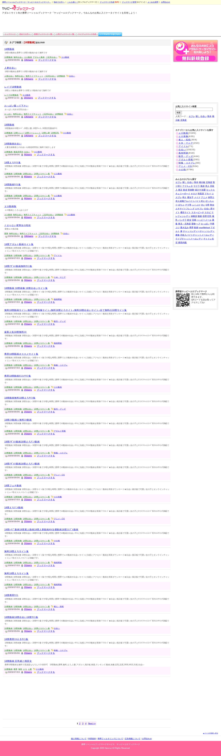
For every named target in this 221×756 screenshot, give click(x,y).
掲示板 (202, 182)
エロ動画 (28, 57)
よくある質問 (152, 2)
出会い (72, 76)
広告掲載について (132, 738)
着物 (193, 224)
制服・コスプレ (61, 365)
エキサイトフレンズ (184, 208)
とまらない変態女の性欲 (17, 225)
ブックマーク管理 (129, 2)
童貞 (185, 190)
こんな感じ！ (72, 2)
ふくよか (196, 205)
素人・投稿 (59, 606)
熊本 (209, 116)
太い (203, 205)
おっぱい (8, 114)
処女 (189, 220)
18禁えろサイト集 (42, 174)
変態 (6, 233)
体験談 (194, 216)
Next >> (92, 723)
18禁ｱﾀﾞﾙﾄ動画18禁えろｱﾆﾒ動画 (22, 441)
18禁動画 (9, 49)
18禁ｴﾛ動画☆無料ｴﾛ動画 (18, 420)
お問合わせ (165, 2)
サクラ (196, 186)
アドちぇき (187, 186)
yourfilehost (204, 227)
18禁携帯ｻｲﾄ (11, 595)
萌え (184, 197)
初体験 (191, 190)
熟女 (212, 205)
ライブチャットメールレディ (189, 239)
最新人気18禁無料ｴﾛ (15, 332)
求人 (207, 186)
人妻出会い (10, 68)
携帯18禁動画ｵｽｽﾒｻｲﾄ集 (17, 376)
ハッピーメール (204, 220)
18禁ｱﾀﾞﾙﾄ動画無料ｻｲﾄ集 (18, 266)
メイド (197, 197)
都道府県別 (18, 152)
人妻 (30, 669)
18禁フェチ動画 (12, 485)
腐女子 (190, 197)
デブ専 (188, 205)
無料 (20, 669)
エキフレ (199, 208)
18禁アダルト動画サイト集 (19, 244)
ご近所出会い (51, 57)
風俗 (202, 186)
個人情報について (79, 738)
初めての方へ (59, 2)
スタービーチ (197, 212)
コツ (177, 227)
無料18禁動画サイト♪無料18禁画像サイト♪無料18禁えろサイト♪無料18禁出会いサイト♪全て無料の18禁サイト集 (65, 310)
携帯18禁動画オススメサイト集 (21, 354)
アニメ (204, 197)
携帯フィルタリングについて (110, 738)
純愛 (203, 190)
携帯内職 (182, 242)
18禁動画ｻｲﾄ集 (12, 184)
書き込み (184, 227)
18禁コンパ (19, 133)
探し (198, 116)
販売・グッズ (60, 321)
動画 (196, 227)
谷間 (205, 216)
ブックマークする (47, 60)
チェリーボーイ (182, 193)
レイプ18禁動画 (12, 87)
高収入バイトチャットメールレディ (197, 235)
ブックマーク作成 (107, 2)
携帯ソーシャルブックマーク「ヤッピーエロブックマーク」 (26, 2)
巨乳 (209, 216)
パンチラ (182, 220)
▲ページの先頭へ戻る (210, 733)
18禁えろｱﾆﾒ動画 (13, 507)
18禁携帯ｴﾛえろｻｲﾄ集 (16, 639)
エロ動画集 (10, 206)
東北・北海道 (184, 224)
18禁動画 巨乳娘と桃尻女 (18, 661)
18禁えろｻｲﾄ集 (12, 162)
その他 (57, 541)
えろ (25, 669)
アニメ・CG (59, 475)
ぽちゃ (181, 205)
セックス (210, 190)
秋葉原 (201, 193)
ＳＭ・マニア (60, 277)
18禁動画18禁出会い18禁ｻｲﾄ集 (21, 617)
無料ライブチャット (34, 76)
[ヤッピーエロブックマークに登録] (195, 51)
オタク (194, 193)
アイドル (58, 255)
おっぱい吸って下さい (16, 105)
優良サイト (185, 212)
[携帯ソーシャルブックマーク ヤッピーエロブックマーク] (17, 8)
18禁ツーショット (33, 133)
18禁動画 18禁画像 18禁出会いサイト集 (26, 288)
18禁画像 (18, 174)
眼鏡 (200, 216)
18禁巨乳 (55, 133)
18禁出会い (28, 174)
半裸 (212, 224)
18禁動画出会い (12, 143)
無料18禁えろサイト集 (16, 551)
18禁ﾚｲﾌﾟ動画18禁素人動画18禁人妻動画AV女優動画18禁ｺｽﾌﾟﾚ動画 (41, 529)
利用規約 (92, 738)
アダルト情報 (60, 431)
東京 (180, 190)
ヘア (198, 224)
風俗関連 (58, 299)
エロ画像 (58, 497)
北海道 (183, 120)
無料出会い (18, 57)
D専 (207, 205)
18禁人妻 (46, 133)
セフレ (192, 116)
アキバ (208, 193)
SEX (197, 190)
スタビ (208, 212)
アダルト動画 (39, 57)
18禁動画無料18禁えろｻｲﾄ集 (19, 398)
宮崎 (194, 220)
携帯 (15, 669)
